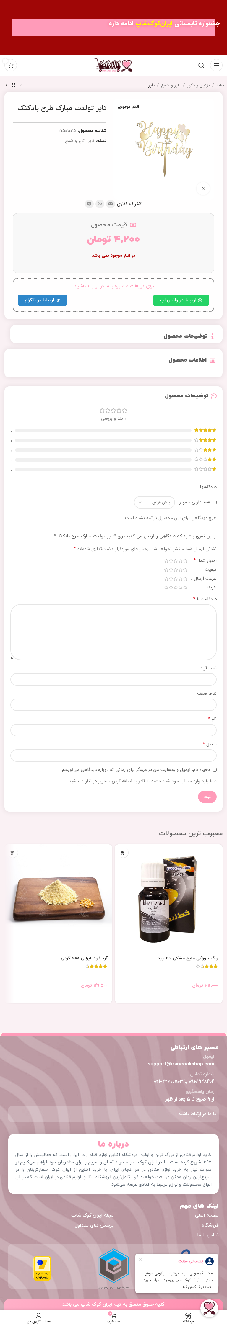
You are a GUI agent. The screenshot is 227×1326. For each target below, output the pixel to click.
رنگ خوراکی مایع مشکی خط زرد (188, 958)
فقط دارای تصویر (194, 502)
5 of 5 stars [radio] (166, 560)
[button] (123, 852)
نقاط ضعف (207, 693)
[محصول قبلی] (20, 85)
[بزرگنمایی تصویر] (203, 188)
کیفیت (210, 570)
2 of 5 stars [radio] (180, 560)
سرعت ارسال (204, 579)
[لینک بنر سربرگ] (113, 27)
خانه (220, 85)
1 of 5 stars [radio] (185, 560)
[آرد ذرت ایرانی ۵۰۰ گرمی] (58, 898)
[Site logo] (113, 64)
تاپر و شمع (171, 85)
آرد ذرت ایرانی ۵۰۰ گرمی (84, 958)
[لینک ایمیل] (110, 204)
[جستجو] (201, 65)
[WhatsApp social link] (99, 204)
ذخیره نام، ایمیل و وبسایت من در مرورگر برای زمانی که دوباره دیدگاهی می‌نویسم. (135, 769)
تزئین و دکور (198, 85)
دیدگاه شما (205, 599)
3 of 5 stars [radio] (175, 560)
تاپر (151, 85)
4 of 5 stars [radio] (170, 560)
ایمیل (210, 744)
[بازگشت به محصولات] (13, 85)
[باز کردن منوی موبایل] (216, 65)
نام (212, 718)
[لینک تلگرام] (89, 204)
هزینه (211, 588)
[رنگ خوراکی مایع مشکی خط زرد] (169, 898)
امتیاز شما (205, 561)
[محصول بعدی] (6, 85)
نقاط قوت (208, 668)
